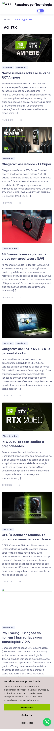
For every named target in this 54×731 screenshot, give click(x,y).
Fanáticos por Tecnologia (33, 5)
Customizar (26, 715)
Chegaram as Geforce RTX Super (26, 164)
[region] (27, 702)
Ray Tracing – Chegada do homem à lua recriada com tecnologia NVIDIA (22, 637)
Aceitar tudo (27, 707)
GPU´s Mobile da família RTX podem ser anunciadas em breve (26, 537)
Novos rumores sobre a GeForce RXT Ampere (26, 75)
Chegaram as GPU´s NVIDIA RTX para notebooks (26, 351)
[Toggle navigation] (49, 10)
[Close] (51, 679)
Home (7, 19)
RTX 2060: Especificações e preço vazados (23, 444)
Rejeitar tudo (27, 722)
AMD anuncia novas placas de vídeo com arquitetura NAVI (24, 256)
